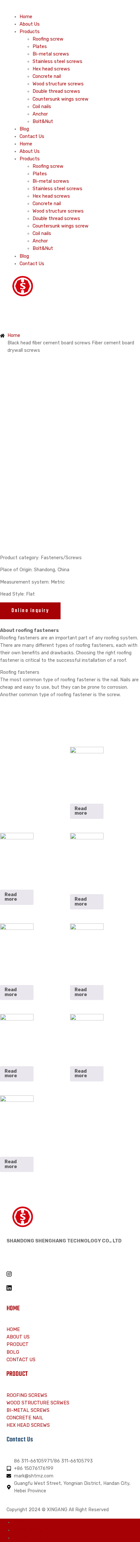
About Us (30, 24)
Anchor (40, 114)
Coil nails (42, 106)
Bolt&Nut (43, 121)
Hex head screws (51, 69)
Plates (40, 46)
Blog (24, 129)
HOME (13, 1308)
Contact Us (32, 136)
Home (26, 16)
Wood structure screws (58, 84)
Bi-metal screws (51, 54)
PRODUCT (17, 1374)
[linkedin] (70, 1287)
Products (30, 31)
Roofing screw (48, 39)
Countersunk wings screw (61, 99)
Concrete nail (47, 76)
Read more (81, 811)
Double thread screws (56, 91)
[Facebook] (70, 1259)
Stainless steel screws (57, 61)
